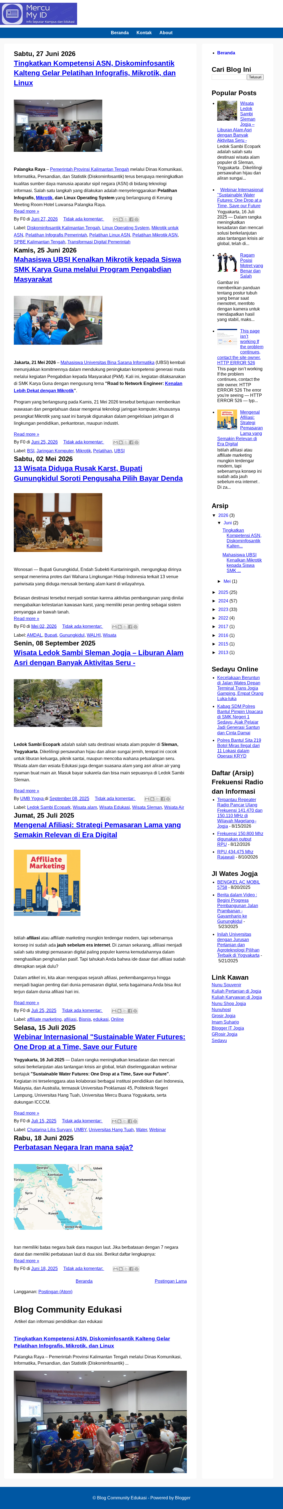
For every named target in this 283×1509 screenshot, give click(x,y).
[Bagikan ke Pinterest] (136, 219)
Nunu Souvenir (226, 984)
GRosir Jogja (224, 1034)
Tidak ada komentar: (83, 219)
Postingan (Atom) (55, 1291)
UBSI (119, 450)
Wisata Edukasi (114, 807)
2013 (223, 652)
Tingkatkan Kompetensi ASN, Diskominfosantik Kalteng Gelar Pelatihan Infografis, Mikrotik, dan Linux (95, 73)
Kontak (144, 32)
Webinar (157, 1129)
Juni (228, 522)
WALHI (94, 635)
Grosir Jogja (223, 1015)
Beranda (120, 32)
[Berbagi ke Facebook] (131, 219)
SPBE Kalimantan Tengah (39, 242)
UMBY (80, 1129)
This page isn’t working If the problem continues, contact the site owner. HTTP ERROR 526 (240, 347)
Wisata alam (85, 807)
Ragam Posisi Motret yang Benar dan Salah (251, 266)
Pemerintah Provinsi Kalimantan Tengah (89, 169)
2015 (223, 644)
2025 (223, 592)
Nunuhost (221, 1009)
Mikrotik (44, 197)
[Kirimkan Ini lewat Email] (115, 219)
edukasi (101, 1019)
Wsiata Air (174, 807)
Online (117, 1019)
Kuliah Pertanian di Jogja (236, 991)
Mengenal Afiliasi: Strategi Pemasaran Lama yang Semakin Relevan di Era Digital (240, 428)
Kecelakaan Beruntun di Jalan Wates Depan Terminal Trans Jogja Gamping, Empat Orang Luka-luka (240, 688)
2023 (223, 609)
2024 (223, 601)
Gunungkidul (72, 635)
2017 (223, 626)
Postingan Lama (171, 1281)
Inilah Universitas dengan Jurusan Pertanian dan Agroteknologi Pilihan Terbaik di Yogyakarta (238, 945)
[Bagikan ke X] (126, 219)
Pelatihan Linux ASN (109, 235)
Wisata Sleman (147, 807)
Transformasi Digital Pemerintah (98, 242)
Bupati (50, 635)
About (165, 32)
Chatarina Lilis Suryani (49, 1129)
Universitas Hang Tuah (111, 1129)
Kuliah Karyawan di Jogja (237, 997)
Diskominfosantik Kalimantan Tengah (63, 227)
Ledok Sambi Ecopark (48, 807)
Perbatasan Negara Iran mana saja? (73, 1147)
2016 (223, 635)
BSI (30, 450)
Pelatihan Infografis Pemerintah (56, 235)
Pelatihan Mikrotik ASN (155, 235)
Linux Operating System (125, 227)
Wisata (109, 635)
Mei (228, 581)
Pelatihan (102, 450)
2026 (223, 515)
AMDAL (34, 635)
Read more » (26, 211)
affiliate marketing (44, 1019)
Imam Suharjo (225, 1022)
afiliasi (70, 1019)
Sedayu (219, 1040)
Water (141, 1129)
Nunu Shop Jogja (229, 1003)
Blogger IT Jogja (228, 1028)
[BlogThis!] (121, 219)
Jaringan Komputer (55, 450)
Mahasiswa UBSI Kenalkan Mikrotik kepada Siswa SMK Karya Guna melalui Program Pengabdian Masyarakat (97, 269)
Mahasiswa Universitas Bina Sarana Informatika (107, 362)
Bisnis (85, 1019)
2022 (223, 618)
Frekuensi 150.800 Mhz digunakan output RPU (240, 838)
